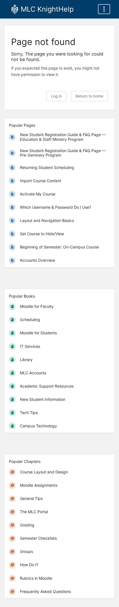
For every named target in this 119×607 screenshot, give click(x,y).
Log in (56, 96)
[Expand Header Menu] (104, 9)
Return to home (89, 96)
